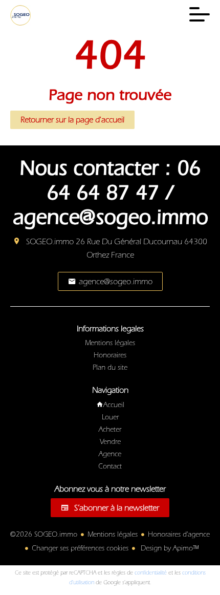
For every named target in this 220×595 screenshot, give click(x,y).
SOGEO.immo (50, 241)
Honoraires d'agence (179, 534)
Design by (169, 548)
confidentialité (151, 572)
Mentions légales (112, 534)
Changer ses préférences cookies (80, 548)
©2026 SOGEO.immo (43, 534)
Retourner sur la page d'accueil (72, 119)
